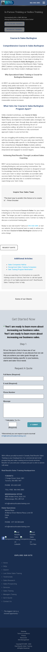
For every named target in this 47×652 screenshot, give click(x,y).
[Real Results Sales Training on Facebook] (3, 538)
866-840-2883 (19, 490)
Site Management (23, 640)
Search (6, 570)
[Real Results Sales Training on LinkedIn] (17, 538)
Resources (23, 638)
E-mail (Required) (10, 383)
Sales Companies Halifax (17, 265)
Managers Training (10, 594)
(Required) (12, 428)
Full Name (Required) (11, 374)
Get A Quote (7, 598)
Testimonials (8, 577)
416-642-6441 (33, 226)
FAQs (5, 566)
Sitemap (23, 631)
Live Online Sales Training (12, 573)
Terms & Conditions (23, 633)
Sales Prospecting (10, 584)
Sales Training (8, 591)
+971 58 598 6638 (17, 522)
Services (6, 587)
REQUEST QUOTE (9, 247)
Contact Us (7, 601)
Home (5, 563)
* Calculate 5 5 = (12, 420)
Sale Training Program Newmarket (20, 269)
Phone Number (9, 392)
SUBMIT (35, 424)
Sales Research (9, 580)
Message (6, 401)
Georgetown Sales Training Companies (22, 267)
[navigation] (43, 2)
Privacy (23, 635)
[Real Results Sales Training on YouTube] (33, 538)
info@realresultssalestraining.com (14, 436)
